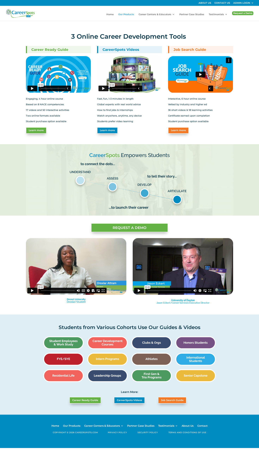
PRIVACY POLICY (117, 432)
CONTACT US (222, 3)
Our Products (126, 14)
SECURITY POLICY (148, 432)
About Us (187, 426)
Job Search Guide (172, 400)
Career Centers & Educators (155, 14)
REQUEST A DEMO (129, 228)
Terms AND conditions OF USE (187, 432)
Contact (202, 426)
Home (110, 14)
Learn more (36, 130)
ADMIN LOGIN (241, 3)
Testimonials (216, 14)
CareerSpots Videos (129, 400)
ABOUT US (205, 3)
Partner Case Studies (191, 14)
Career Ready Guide (85, 400)
